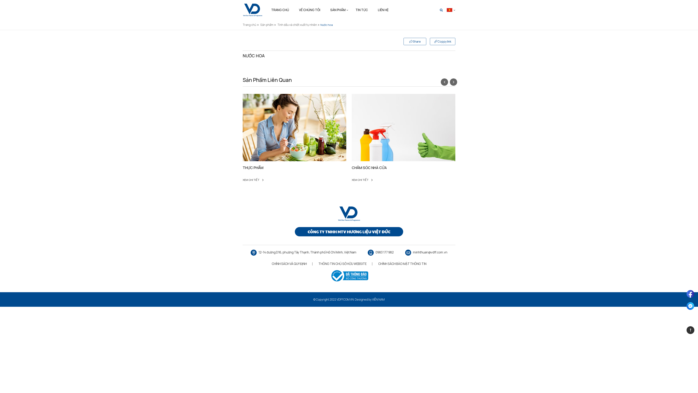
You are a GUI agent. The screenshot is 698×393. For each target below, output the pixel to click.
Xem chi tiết (251, 180)
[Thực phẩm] (294, 127)
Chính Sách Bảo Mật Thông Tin (402, 264)
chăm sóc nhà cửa (369, 167)
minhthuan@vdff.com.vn (430, 252)
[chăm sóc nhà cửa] (403, 127)
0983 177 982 (385, 252)
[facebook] (690, 294)
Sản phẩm (266, 25)
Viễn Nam (378, 299)
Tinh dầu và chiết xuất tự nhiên (297, 25)
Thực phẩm (253, 167)
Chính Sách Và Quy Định (289, 264)
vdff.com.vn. (345, 299)
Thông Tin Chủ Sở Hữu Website (342, 264)
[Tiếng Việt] (449, 10)
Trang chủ (249, 25)
